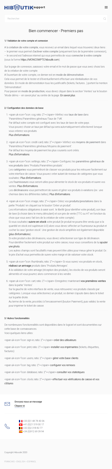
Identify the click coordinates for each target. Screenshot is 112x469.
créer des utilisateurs (65, 340)
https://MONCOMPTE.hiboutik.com (40, 60)
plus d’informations (19, 234)
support (39, 7)
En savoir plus (67, 95)
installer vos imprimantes (64, 347)
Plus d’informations (19, 135)
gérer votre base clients (65, 358)
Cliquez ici (20, 406)
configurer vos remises (62, 365)
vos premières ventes (93, 281)
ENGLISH (20, 461)
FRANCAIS (9, 461)
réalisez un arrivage (20, 266)
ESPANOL (31, 461)
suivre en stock (37, 222)
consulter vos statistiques (71, 372)
